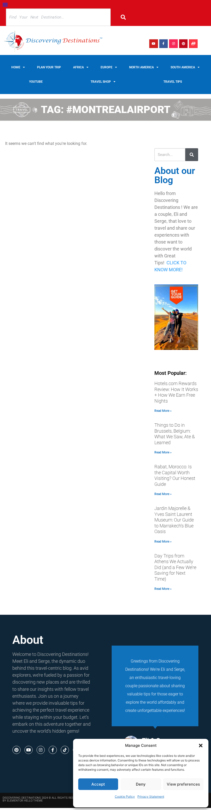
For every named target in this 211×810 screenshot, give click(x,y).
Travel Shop (101, 81)
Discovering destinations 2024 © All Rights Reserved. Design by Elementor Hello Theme (48, 799)
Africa (78, 67)
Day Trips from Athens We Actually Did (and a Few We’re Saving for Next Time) (175, 567)
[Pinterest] (183, 43)
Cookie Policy (125, 796)
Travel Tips (172, 81)
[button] (200, 745)
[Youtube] (153, 43)
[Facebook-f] (163, 43)
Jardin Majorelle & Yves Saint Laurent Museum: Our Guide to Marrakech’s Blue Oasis (174, 520)
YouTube (36, 81)
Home (15, 67)
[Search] (127, 17)
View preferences (183, 784)
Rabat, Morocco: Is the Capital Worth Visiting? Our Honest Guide (174, 475)
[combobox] (58, 17)
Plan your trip (49, 67)
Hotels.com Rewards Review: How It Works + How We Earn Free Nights (176, 392)
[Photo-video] (193, 43)
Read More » (163, 411)
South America (183, 67)
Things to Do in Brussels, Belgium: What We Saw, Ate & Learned (174, 433)
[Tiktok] (65, 750)
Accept (98, 784)
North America (141, 67)
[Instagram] (173, 43)
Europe (106, 67)
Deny (141, 784)
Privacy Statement (150, 796)
